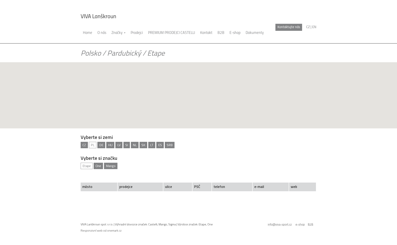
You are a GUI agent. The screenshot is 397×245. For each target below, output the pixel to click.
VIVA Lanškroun (98, 17)
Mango (111, 165)
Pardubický (124, 53)
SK (143, 144)
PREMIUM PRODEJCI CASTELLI (171, 33)
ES (160, 144)
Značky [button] (117, 33)
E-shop (235, 33)
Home (87, 33)
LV (119, 144)
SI (126, 144)
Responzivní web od (101, 230)
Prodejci (137, 33)
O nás (101, 33)
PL (92, 144)
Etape (87, 165)
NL (135, 144)
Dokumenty (255, 33)
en (314, 27)
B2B (221, 33)
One (98, 165)
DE (101, 144)
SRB (170, 144)
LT (151, 144)
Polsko (91, 53)
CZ (84, 144)
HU (110, 144)
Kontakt (206, 33)
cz (308, 27)
